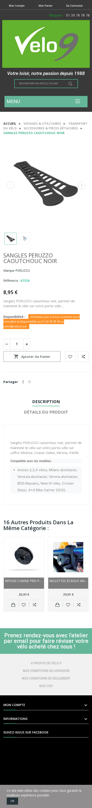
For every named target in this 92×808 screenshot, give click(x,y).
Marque (9, 270)
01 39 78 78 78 (78, 15)
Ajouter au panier (32, 356)
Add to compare (83, 356)
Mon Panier (45, 5)
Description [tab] (46, 401)
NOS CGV (46, 686)
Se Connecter (74, 5)
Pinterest (29, 382)
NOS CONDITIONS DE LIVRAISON (46, 671)
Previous (10, 185)
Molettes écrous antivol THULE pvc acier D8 (68, 581)
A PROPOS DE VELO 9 (46, 663)
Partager (23, 382)
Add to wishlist (70, 356)
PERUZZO (22, 270)
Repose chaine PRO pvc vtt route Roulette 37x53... (24, 581)
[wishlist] (23, 604)
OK (12, 801)
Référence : (11, 280)
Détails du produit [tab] (46, 412)
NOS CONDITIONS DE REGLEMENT (46, 678)
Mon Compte (17, 5)
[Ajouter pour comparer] (34, 604)
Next (81, 185)
